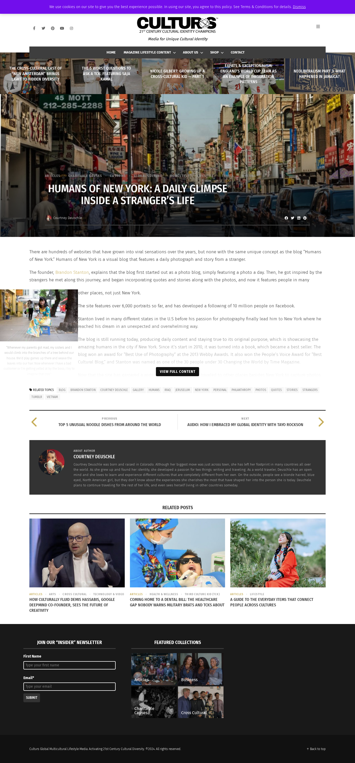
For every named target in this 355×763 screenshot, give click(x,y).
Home (111, 52)
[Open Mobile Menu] (321, 28)
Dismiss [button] (299, 7)
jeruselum (182, 390)
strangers (310, 390)
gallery (138, 390)
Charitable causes (85, 175)
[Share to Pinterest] (305, 218)
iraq (168, 390)
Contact (238, 52)
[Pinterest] (52, 28)
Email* (28, 678)
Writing (249, 175)
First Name (32, 656)
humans (154, 390)
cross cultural (75, 594)
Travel (228, 175)
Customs (118, 175)
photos (260, 390)
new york (201, 390)
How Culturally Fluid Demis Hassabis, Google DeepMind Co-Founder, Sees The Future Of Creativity (72, 605)
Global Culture (148, 175)
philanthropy (241, 390)
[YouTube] (62, 28)
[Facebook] (34, 28)
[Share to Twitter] (292, 218)
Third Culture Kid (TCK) (202, 594)
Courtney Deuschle (67, 218)
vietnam (52, 397)
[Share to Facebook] (286, 218)
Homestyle (179, 175)
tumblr (36, 397)
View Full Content (177, 371)
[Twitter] (43, 28)
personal (220, 390)
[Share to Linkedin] (298, 218)
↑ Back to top (316, 749)
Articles (52, 175)
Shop (214, 52)
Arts (52, 594)
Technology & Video (108, 594)
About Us (190, 52)
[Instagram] (71, 28)
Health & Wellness (164, 594)
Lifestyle (205, 175)
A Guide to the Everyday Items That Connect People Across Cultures (271, 602)
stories (292, 390)
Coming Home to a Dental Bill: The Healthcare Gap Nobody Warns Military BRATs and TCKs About (177, 602)
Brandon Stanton (72, 272)
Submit (31, 697)
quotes (276, 390)
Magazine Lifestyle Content (147, 52)
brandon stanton (83, 390)
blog (62, 390)
